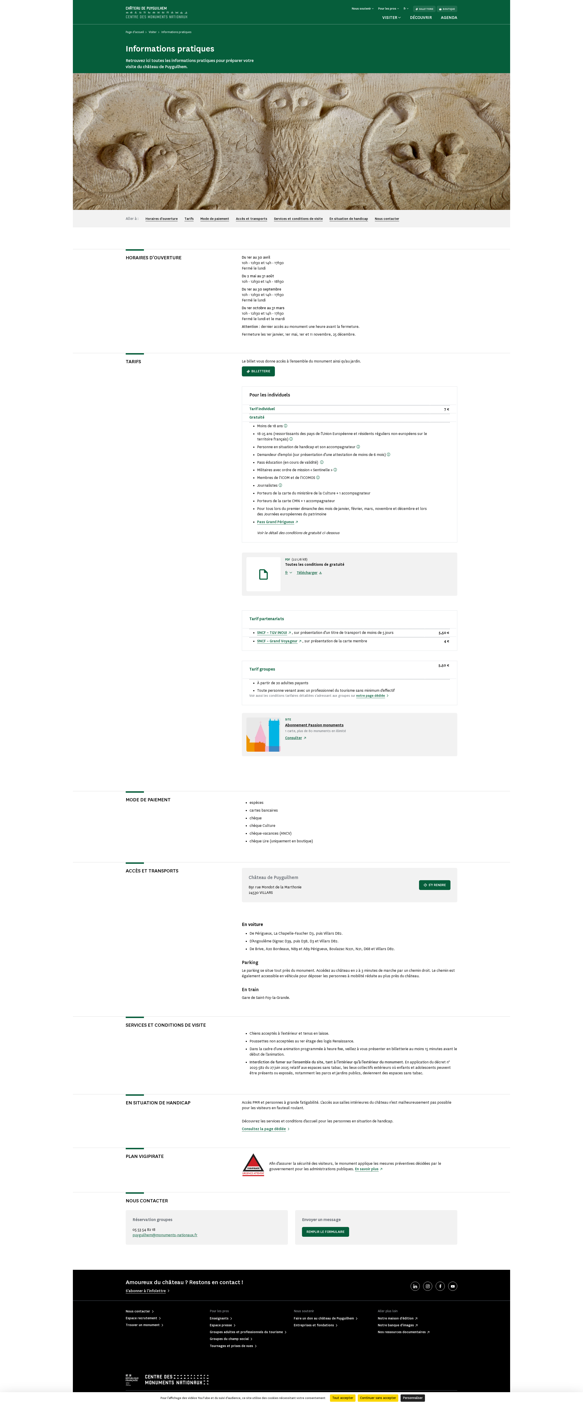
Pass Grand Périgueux (275, 521)
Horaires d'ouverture (162, 219)
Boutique (449, 9)
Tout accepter (342, 1398)
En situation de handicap (349, 219)
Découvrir (421, 17)
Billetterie (426, 9)
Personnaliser (413, 1398)
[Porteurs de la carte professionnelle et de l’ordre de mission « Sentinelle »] (335, 470)
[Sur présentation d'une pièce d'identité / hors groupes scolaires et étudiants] (291, 439)
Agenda (449, 17)
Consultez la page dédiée (264, 1128)
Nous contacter (387, 219)
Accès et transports (251, 219)
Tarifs (189, 219)
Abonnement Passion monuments (314, 725)
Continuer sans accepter (378, 1398)
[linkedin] (415, 1286)
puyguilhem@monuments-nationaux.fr (165, 1235)
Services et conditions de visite (298, 219)
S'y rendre (437, 885)
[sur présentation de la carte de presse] (280, 485)
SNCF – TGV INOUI (272, 632)
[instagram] (427, 1286)
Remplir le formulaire (326, 1232)
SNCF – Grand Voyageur (277, 641)
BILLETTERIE (260, 371)
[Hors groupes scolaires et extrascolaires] (286, 426)
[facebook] (440, 1286)
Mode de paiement (214, 219)
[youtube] (452, 1286)
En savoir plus (366, 1169)
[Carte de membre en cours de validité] (318, 477)
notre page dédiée (370, 696)
